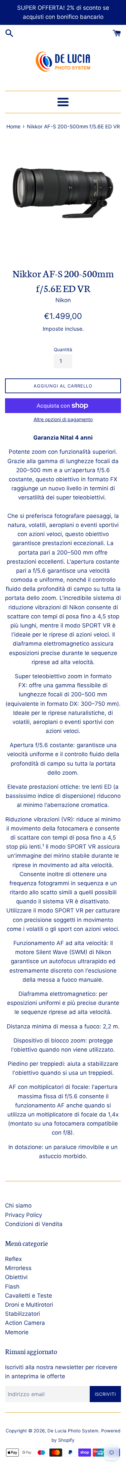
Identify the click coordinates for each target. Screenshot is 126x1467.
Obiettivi (16, 1277)
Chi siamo (18, 1205)
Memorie (17, 1332)
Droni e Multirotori (29, 1304)
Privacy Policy (23, 1215)
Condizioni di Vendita (33, 1224)
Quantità (63, 349)
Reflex (13, 1259)
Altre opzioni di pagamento (63, 419)
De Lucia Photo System (72, 1430)
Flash (12, 1286)
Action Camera (25, 1322)
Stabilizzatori (22, 1313)
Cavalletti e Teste (28, 1295)
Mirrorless (18, 1268)
